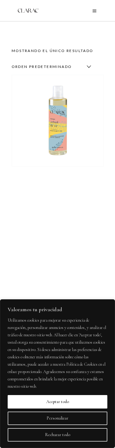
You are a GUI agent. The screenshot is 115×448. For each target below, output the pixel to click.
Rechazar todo (57, 434)
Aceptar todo (57, 401)
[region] (57, 373)
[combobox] (50, 67)
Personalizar (57, 418)
